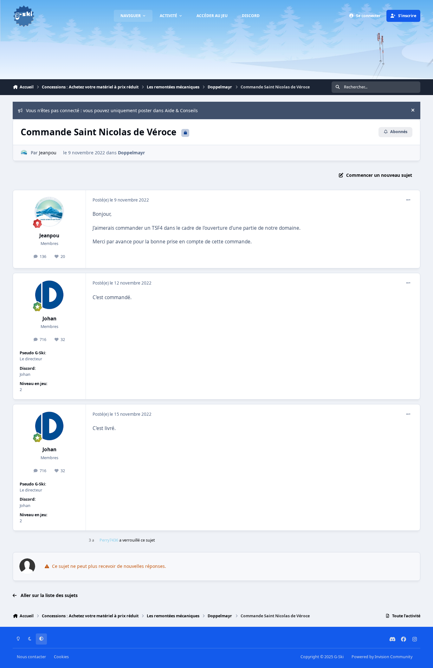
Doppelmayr (131, 153)
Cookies (61, 656)
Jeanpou (47, 153)
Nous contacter (31, 656)
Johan (49, 318)
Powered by (382, 656)
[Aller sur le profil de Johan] (49, 295)
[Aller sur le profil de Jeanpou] (24, 153)
